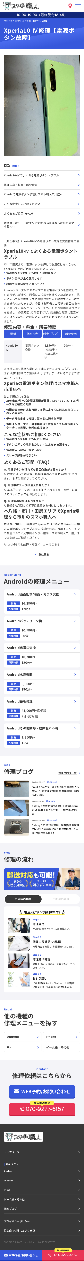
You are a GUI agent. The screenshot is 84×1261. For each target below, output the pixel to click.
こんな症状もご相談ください (22, 204)
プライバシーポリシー (17, 1221)
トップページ (12, 1152)
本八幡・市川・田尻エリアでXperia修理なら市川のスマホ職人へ (39, 224)
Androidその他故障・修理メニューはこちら (32, 544)
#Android (52, 782)
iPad (10, 1047)
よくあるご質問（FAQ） (19, 213)
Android (8, 20)
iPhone (51, 1037)
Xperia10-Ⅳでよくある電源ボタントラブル (31, 175)
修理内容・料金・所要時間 (20, 185)
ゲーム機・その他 (57, 1047)
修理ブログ (10, 1208)
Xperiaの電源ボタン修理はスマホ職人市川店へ (33, 194)
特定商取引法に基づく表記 (19, 1230)
